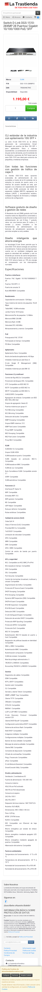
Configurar (6, 975)
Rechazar (15, 975)
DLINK (22, 79)
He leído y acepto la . (19, 937)
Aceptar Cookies (26, 975)
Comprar (31, 108)
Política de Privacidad (14, 932)
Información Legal (29, 948)
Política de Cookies (29, 950)
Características (10, 126)
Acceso (17, 17)
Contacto (28, 17)
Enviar (31, 942)
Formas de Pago (28, 953)
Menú (7, 17)
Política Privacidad (10, 950)
